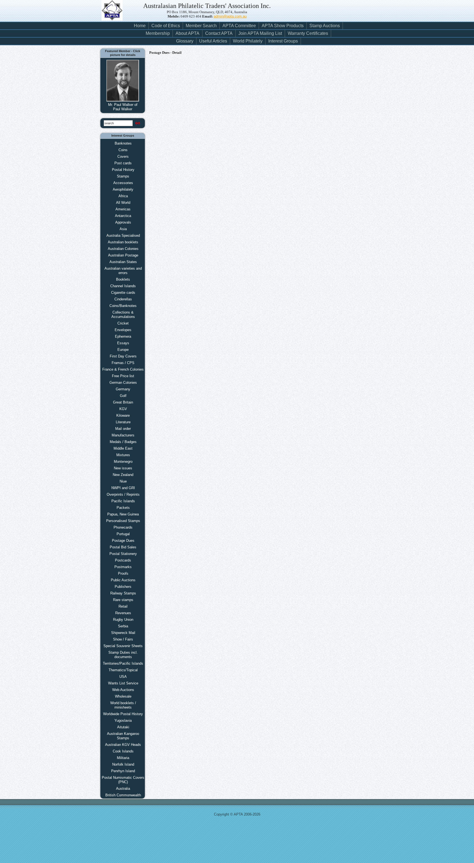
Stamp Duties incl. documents (123, 654)
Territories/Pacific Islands (123, 663)
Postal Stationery (123, 554)
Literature (123, 422)
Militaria (123, 758)
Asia (123, 229)
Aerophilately (123, 189)
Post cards (123, 163)
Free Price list (123, 376)
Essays (123, 343)
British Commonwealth (123, 795)
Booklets (123, 279)
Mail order (123, 429)
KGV (123, 409)
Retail (123, 606)
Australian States (123, 262)
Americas (123, 209)
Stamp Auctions (324, 25)
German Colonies (123, 382)
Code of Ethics (165, 25)
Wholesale (123, 696)
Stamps (123, 176)
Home (140, 25)
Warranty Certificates (308, 33)
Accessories (123, 183)
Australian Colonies (123, 249)
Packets (123, 508)
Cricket (123, 323)
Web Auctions (123, 690)
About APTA (187, 33)
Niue (123, 481)
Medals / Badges (123, 442)
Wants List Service (123, 683)
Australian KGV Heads (123, 745)
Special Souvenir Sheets (123, 646)
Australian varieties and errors (123, 270)
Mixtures (123, 455)
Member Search (201, 25)
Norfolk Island (123, 764)
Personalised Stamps (123, 521)
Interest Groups (283, 41)
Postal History (123, 170)
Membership (158, 33)
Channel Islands (123, 286)
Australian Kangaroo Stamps (123, 736)
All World (123, 203)
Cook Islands (123, 751)
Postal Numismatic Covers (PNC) (123, 779)
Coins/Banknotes (123, 306)
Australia (123, 788)
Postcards (123, 560)
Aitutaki (123, 727)
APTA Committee (239, 25)
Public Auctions (123, 580)
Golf (123, 396)
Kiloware (123, 415)
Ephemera (123, 336)
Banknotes (123, 143)
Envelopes (123, 330)
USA (123, 677)
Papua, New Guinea (123, 514)
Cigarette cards (123, 293)
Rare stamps (123, 600)
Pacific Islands (123, 501)
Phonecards (123, 527)
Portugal (123, 534)
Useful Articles (213, 41)
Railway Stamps (123, 593)
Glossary (184, 41)
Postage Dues (123, 540)
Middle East (123, 448)
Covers (123, 156)
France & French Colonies (123, 369)
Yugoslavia (123, 720)
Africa (123, 196)
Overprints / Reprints (123, 494)
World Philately (248, 41)
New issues (123, 468)
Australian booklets (123, 242)
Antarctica (123, 216)
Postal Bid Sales (123, 547)
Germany (123, 389)
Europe (123, 350)
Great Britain (123, 402)
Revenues (123, 613)
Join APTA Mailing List (260, 33)
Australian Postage (123, 255)
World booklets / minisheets (123, 705)
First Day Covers (123, 356)
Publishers (123, 587)
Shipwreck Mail (123, 633)
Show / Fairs (123, 639)
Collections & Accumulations (123, 314)
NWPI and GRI (123, 488)
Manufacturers (123, 435)
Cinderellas (123, 299)
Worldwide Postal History (123, 714)
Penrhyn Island (123, 771)
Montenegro (123, 461)
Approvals (123, 222)
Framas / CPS (123, 363)
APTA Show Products (283, 25)
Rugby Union (123, 619)
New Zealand (123, 475)
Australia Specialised (123, 235)
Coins (123, 150)
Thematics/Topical (123, 670)
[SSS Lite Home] (114, 14)
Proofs (123, 573)
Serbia (123, 626)
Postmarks (123, 567)
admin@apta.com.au (230, 16)
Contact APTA (219, 33)
